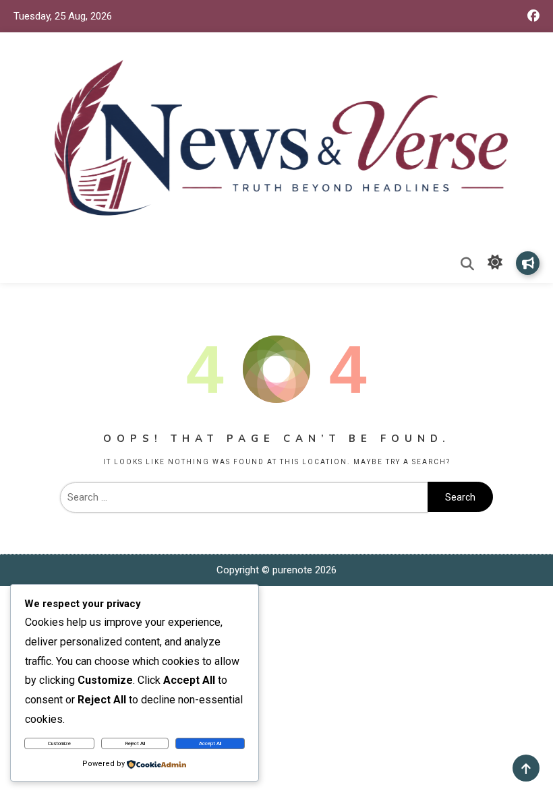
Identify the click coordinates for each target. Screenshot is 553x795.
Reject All (135, 743)
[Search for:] (244, 497)
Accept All (210, 743)
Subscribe (528, 263)
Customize (59, 743)
